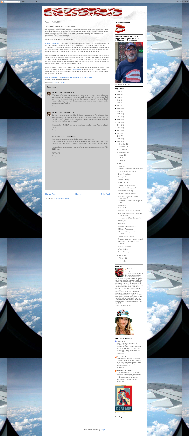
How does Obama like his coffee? (129, 211)
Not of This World (123, 357)
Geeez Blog (121, 341)
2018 (119, 114)
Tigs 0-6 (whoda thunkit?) (126, 236)
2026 (119, 92)
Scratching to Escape (124, 370)
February (122, 258)
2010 (119, 136)
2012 (119, 130)
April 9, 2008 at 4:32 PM (68, 136)
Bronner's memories (124, 246)
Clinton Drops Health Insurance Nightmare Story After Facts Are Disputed (68, 77)
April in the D (122, 223)
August (121, 155)
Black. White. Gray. (124, 174)
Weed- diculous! (123, 249)
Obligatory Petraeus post (126, 229)
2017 (119, 117)
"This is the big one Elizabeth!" (128, 171)
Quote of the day (123, 252)
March (121, 255)
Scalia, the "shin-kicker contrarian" (129, 177)
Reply (54, 106)
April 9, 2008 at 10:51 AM (66, 112)
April (120, 166)
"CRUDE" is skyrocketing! (126, 185)
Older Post (105, 194)
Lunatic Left (122, 205)
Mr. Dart (54, 92)
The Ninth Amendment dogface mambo (130, 168)
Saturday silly (122, 221)
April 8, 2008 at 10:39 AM (66, 92)
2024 (119, 97)
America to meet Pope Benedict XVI (129, 218)
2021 (119, 105)
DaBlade (129, 269)
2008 (119, 141)
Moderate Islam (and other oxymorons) (130, 239)
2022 (119, 103)
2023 (119, 100)
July (120, 158)
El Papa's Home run (124, 208)
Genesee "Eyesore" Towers (127, 193)
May (120, 163)
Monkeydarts (77, 69)
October (121, 149)
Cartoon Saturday (123, 179)
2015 (119, 122)
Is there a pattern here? (52, 43)
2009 (119, 139)
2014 (119, 125)
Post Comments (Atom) (61, 198)
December (122, 144)
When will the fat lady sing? (127, 188)
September (122, 152)
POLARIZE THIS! (124, 182)
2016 (119, 119)
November (122, 147)
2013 (119, 128)
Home (78, 194)
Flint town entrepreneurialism (127, 226)
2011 (119, 133)
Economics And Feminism (125, 358)
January (121, 261)
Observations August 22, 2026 (126, 372)
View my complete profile (123, 305)
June (120, 160)
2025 (119, 94)
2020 (119, 108)
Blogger (103, 430)
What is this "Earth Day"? (126, 191)
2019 (119, 111)
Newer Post (50, 194)
